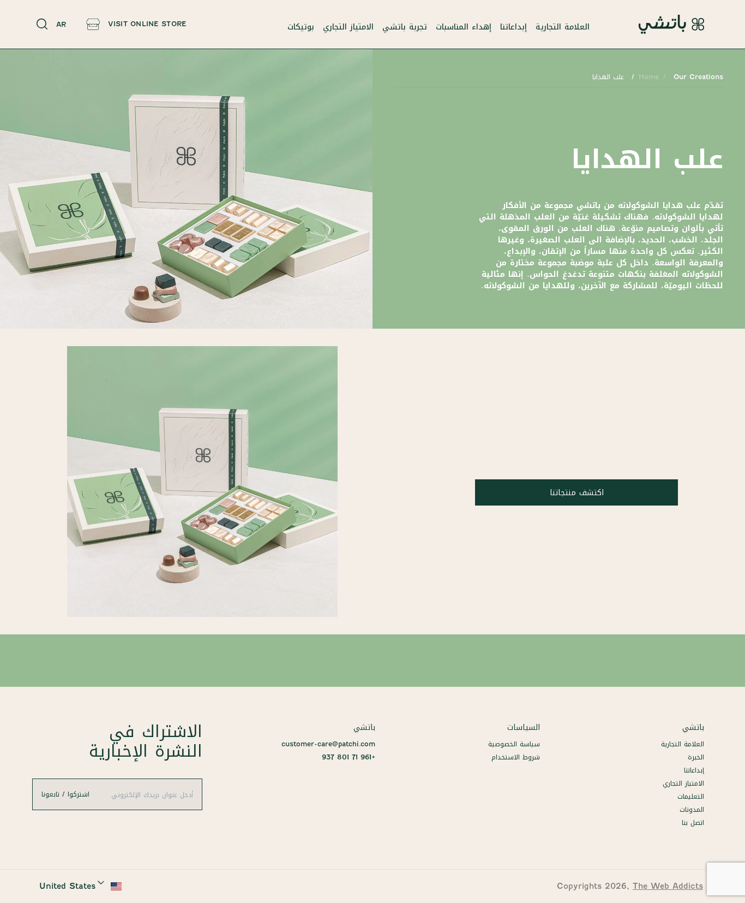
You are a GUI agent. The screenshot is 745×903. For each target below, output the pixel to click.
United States (67, 886)
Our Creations (698, 77)
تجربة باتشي (404, 27)
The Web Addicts (668, 886)
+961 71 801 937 (348, 757)
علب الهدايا (608, 77)
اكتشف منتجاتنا (577, 492)
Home (649, 77)
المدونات (692, 809)
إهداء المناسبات (463, 27)
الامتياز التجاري (348, 27)
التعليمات (690, 796)
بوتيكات (300, 27)
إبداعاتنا (513, 27)
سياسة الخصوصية (513, 744)
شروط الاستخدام (515, 757)
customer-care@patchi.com (328, 744)
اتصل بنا (693, 822)
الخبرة (696, 757)
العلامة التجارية (563, 27)
